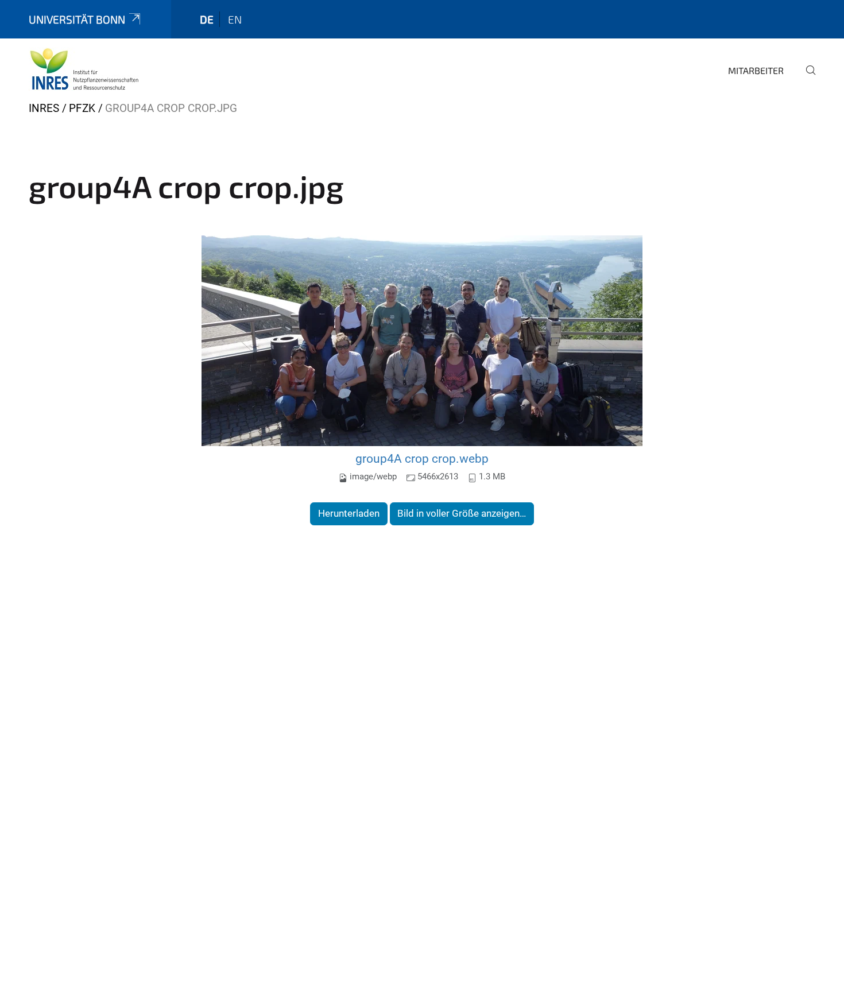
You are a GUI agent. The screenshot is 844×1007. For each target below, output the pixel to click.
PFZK (82, 108)
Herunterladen (349, 513)
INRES (44, 108)
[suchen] (806, 78)
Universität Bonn (77, 19)
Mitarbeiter (756, 70)
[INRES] (84, 69)
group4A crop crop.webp (422, 458)
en (235, 19)
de (207, 19)
